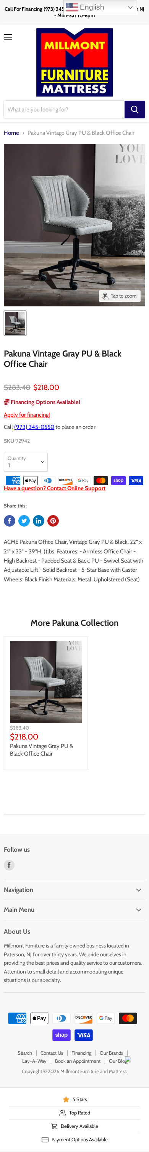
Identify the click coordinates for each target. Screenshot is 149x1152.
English (91, 7)
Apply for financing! (27, 414)
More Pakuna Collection (74, 622)
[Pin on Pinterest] (53, 521)
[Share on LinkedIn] (38, 521)
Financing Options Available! (45, 402)
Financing (81, 1053)
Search (25, 1053)
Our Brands (111, 1053)
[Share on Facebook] (9, 521)
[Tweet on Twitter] (24, 521)
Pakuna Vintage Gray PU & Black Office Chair (41, 750)
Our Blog (118, 1061)
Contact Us (51, 1053)
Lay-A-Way (34, 1061)
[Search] (135, 109)
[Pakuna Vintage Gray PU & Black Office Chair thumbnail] (15, 323)
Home (11, 133)
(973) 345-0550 (34, 427)
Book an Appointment (77, 1061)
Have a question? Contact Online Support (54, 488)
